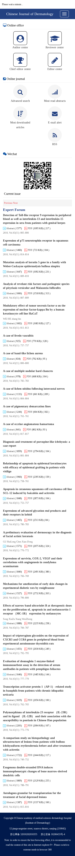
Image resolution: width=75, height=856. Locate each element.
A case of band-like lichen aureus (23, 353)
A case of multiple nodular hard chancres (28, 371)
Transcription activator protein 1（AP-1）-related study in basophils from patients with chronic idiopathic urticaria (37, 690)
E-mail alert (55, 122)
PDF (29, 228)
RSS (54, 144)
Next (15, 203)
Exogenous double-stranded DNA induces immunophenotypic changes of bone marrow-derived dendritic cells (35, 771)
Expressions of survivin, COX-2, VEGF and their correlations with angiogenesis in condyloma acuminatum (32, 562)
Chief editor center (20, 69)
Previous (8, 203)
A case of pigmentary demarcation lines (27, 406)
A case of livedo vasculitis (18, 335)
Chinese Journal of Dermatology (29, 14)
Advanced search (20, 100)
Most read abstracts (55, 100)
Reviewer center (55, 47)
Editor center (54, 69)
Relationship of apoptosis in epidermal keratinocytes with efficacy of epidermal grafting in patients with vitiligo (34, 467)
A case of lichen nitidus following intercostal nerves (34, 388)
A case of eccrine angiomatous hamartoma (28, 424)
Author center (20, 47)
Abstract (10, 228)
